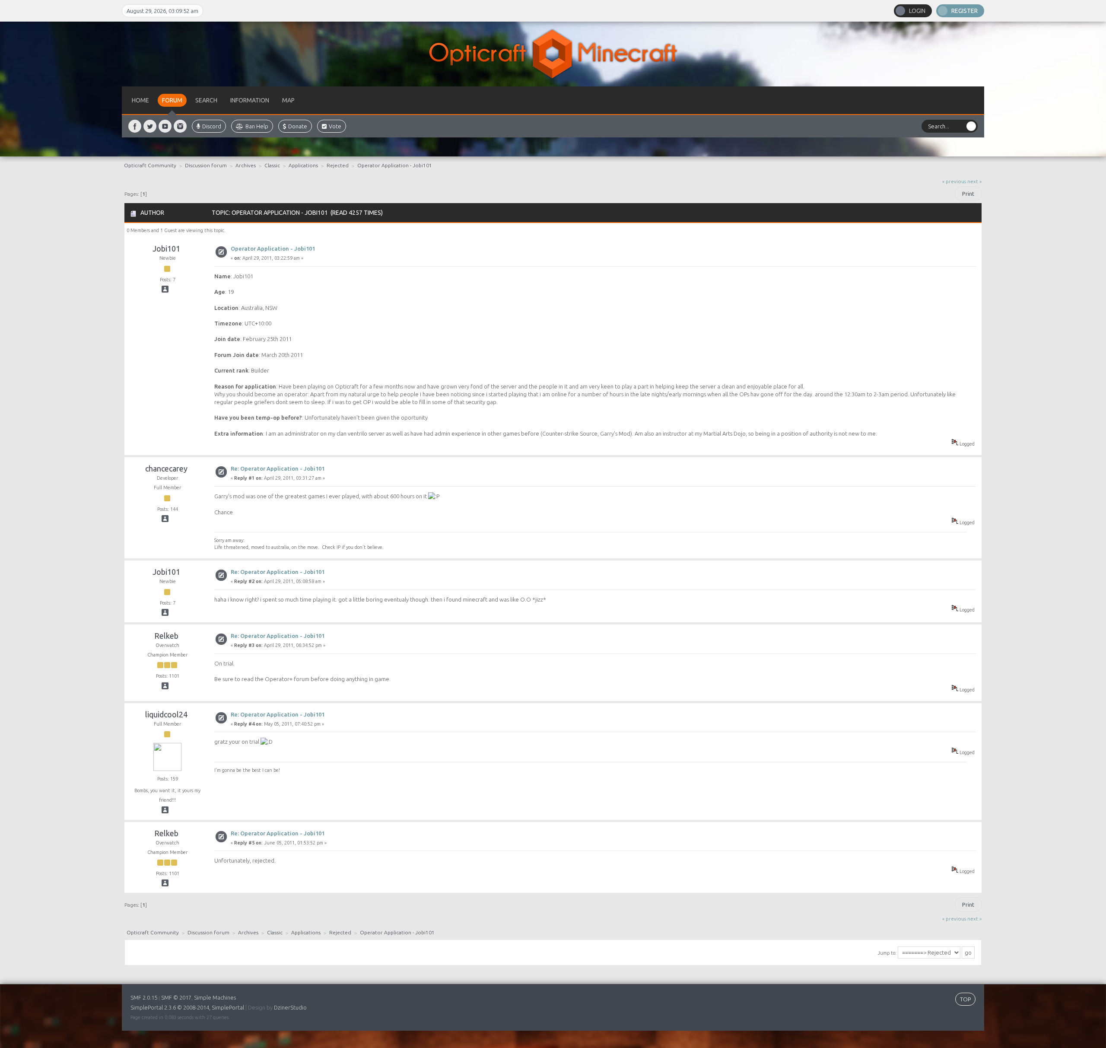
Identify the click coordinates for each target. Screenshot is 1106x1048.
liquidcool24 (166, 714)
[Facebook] (134, 126)
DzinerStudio (290, 1007)
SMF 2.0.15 (143, 997)
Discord (211, 126)
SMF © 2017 (176, 997)
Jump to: (886, 953)
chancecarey (166, 468)
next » (974, 181)
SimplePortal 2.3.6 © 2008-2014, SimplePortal (187, 1007)
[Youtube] (165, 126)
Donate (297, 126)
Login (917, 10)
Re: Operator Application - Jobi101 (277, 468)
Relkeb (166, 635)
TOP (965, 999)
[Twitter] (149, 126)
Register (964, 10)
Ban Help (256, 126)
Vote (335, 126)
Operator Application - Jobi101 (273, 248)
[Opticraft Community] (553, 54)
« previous (954, 181)
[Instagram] (180, 126)
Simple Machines (215, 997)
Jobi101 (166, 248)
